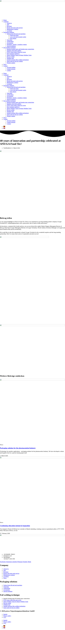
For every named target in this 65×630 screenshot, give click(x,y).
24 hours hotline (11, 67)
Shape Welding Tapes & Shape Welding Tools (19, 55)
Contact (5, 66)
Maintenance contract (12, 29)
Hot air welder (10, 56)
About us (9, 23)
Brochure (9, 26)
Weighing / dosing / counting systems (17, 44)
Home (5, 20)
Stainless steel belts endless (14, 50)
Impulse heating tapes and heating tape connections (20, 49)
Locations (9, 30)
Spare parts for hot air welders (15, 61)
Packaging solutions (8, 32)
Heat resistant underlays (13, 53)
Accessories (10, 43)
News (5, 64)
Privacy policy (7, 616)
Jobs (8, 24)
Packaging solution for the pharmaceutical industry (18, 448)
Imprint (5, 614)
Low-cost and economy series (18, 37)
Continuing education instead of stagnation (15, 526)
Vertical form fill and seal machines (16, 34)
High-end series (14, 35)
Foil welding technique (9, 47)
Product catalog (11, 63)
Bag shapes (13, 38)
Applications (10, 41)
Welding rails (10, 58)
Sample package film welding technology (18, 59)
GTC (4, 617)
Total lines (9, 40)
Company (6, 21)
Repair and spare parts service (15, 27)
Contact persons (11, 69)
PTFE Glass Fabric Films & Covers (16, 52)
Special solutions (11, 46)
